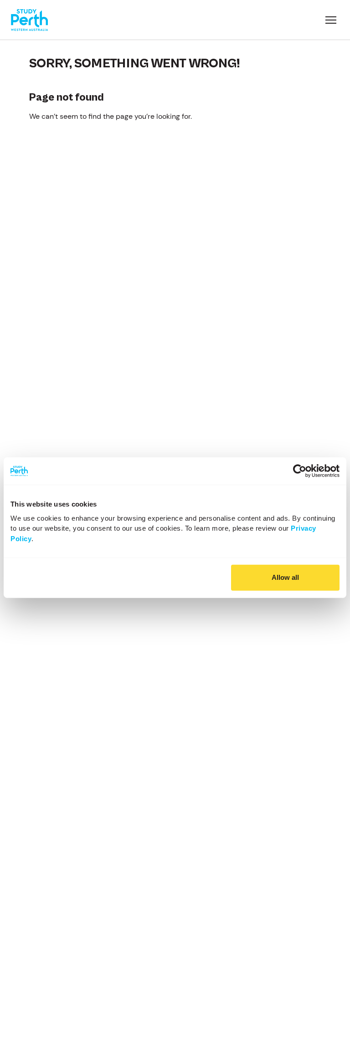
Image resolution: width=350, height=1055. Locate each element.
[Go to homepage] (29, 20)
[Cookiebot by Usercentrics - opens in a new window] (300, 471)
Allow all (285, 577)
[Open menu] (331, 20)
